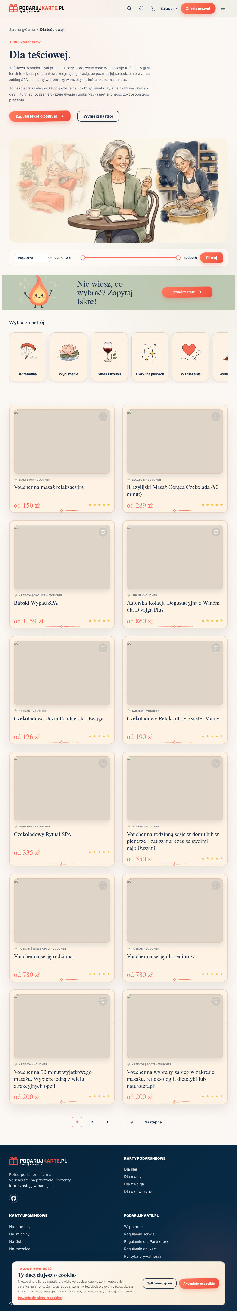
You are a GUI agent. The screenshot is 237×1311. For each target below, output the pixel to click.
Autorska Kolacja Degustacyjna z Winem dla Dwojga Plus (173, 606)
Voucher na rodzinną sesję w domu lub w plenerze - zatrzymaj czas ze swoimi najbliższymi (173, 841)
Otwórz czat (183, 292)
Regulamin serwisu (140, 1234)
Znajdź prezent (198, 8)
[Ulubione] (141, 8)
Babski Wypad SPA (36, 602)
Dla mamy (133, 1176)
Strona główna (22, 29)
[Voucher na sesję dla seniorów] (175, 910)
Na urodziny (20, 1226)
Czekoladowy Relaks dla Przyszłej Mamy (173, 718)
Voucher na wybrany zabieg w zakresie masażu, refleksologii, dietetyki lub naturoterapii (170, 1078)
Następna (153, 1122)
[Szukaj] (129, 8)
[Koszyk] (153, 8)
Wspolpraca (134, 1226)
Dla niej (130, 1169)
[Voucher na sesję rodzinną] (62, 910)
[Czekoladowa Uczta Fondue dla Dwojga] (62, 673)
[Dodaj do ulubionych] (103, 416)
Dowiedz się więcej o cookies (40, 1297)
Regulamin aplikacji (141, 1249)
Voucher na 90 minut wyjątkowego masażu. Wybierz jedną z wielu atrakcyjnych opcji (53, 1078)
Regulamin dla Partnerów (146, 1241)
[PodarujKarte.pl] (36, 8)
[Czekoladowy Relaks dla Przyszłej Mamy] (175, 673)
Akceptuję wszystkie (199, 1283)
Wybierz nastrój (98, 116)
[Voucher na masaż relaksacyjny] (62, 441)
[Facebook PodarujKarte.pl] (13, 1198)
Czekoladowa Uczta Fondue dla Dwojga (58, 718)
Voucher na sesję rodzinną (43, 956)
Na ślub (15, 1241)
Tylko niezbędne (159, 1283)
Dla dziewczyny (138, 1191)
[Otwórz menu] (223, 8)
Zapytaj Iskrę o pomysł (36, 116)
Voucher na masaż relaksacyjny (49, 487)
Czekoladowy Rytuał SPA (42, 834)
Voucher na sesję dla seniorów (161, 956)
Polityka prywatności (142, 1256)
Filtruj (211, 257)
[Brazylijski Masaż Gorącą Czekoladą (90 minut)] (175, 441)
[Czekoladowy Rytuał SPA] (62, 788)
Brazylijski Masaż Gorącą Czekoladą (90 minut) (172, 490)
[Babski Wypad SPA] (62, 557)
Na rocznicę (19, 1249)
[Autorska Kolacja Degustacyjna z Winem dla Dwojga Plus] (175, 557)
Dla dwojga (134, 1184)
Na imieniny (19, 1234)
